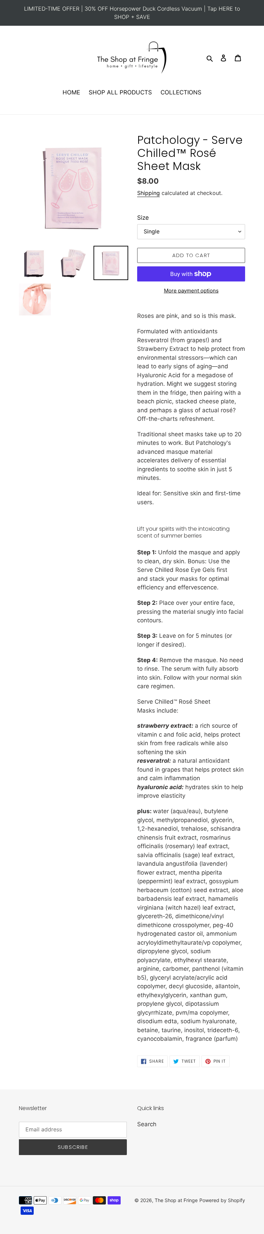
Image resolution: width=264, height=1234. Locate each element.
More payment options (191, 290)
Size (143, 217)
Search (146, 1124)
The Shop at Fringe (176, 1200)
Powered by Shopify (222, 1200)
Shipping (148, 192)
